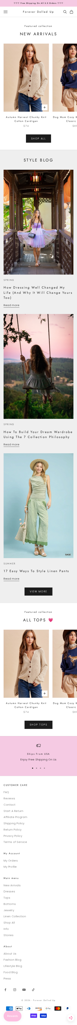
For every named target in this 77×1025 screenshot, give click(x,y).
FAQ (6, 792)
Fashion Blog (12, 960)
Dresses (9, 891)
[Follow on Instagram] (14, 989)
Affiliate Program (15, 817)
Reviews (9, 798)
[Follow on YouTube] (24, 989)
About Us (10, 953)
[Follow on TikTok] (33, 989)
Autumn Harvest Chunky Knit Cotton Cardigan (26, 119)
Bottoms (10, 904)
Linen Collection (15, 916)
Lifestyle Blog (13, 966)
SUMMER (10, 563)
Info (6, 929)
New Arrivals (12, 885)
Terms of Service (15, 842)
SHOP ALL (38, 138)
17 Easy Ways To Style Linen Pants (36, 571)
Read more (11, 305)
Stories (8, 935)
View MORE (38, 591)
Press (7, 978)
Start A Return (13, 811)
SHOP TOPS (38, 724)
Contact (9, 805)
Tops (7, 898)
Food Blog (11, 972)
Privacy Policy (13, 836)
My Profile (10, 867)
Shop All (9, 922)
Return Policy (13, 829)
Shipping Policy (14, 823)
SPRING (9, 280)
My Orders (11, 860)
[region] (38, 752)
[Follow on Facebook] (5, 989)
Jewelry (9, 910)
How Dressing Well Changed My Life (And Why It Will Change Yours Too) (38, 292)
